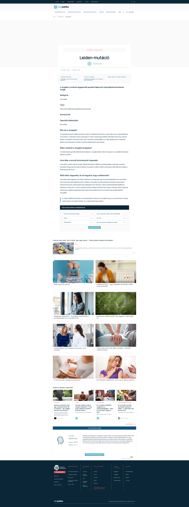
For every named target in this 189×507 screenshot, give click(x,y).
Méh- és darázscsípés (85, 486)
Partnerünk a (124, 458)
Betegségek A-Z (79, 1)
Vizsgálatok (116, 474)
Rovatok (62, 1)
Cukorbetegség (100, 402)
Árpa (84, 478)
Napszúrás (85, 471)
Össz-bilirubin (70, 477)
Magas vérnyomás (110, 12)
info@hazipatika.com (131, 501)
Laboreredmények (94, 1)
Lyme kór (120, 12)
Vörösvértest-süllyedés (72, 474)
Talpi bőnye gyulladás (85, 482)
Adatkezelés (56, 481)
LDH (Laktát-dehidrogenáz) (73, 471)
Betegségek (116, 471)
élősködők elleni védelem (74, 12)
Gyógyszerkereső (70, 1)
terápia (77, 402)
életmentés (57, 402)
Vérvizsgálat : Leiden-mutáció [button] (94, 50)
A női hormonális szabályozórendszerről (67, 380)
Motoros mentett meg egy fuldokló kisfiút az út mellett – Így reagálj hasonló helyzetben (62, 407)
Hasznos (86, 1)
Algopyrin (95, 471)
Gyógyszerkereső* (99, 466)
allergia (101, 12)
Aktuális (57, 1)
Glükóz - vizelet (71, 484)
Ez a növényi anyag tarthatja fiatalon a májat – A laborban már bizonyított (126, 407)
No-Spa (95, 480)
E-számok (128, 480)
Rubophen (96, 483)
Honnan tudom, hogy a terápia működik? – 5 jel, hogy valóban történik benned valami (83, 407)
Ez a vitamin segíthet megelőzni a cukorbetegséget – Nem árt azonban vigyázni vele (105, 408)
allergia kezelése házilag (89, 12)
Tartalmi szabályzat (58, 484)
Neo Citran (96, 477)
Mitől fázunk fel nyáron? (62, 284)
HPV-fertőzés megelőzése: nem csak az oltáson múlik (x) (115, 380)
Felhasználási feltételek (58, 479)
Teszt (76, 244)
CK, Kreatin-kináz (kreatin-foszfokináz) (73, 481)
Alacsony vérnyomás (85, 475)
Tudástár (127, 477)
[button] (73, 467)
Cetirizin (95, 474)
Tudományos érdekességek (124, 402)
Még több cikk (129, 424)
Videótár (127, 474)
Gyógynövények (117, 477)
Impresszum (56, 476)
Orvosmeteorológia (60, 12)
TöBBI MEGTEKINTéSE (94, 227)
